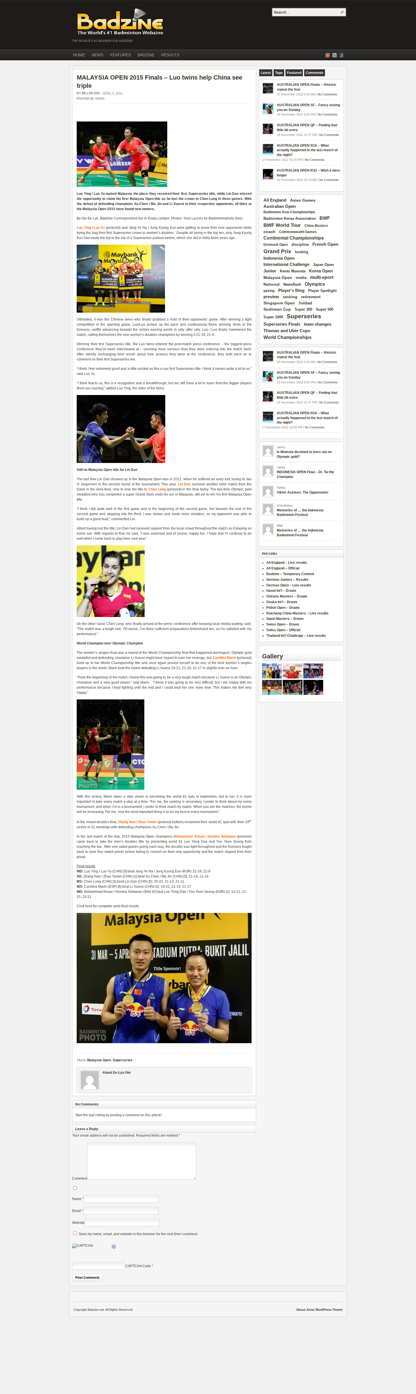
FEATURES (120, 55)
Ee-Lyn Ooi (91, 93)
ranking (290, 296)
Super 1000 (273, 317)
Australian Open (279, 206)
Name (77, 1199)
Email (76, 1211)
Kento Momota (292, 271)
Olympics (315, 284)
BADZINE (146, 55)
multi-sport (321, 277)
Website (78, 1223)
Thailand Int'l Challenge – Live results (296, 636)
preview (271, 296)
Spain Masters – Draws (285, 619)
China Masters (316, 226)
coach (269, 231)
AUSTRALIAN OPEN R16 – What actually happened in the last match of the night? (307, 150)
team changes (317, 324)
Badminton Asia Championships (289, 212)
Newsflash (292, 285)
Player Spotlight (322, 291)
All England (274, 200)
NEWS (97, 55)
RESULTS (170, 55)
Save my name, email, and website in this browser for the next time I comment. (138, 1234)
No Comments (327, 94)
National (271, 284)
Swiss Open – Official (283, 630)
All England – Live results (286, 563)
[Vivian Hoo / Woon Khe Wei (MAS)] (272, 694)
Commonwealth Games (298, 232)
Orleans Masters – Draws (286, 596)
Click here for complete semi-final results (108, 906)
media (301, 278)
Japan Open (323, 264)
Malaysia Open (142, 199)
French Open (325, 244)
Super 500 (324, 309)
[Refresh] (114, 1247)
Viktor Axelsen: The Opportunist (302, 492)
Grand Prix (277, 251)
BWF (324, 218)
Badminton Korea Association (289, 218)
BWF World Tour (282, 225)
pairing (269, 291)
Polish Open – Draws (283, 608)
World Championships (287, 337)
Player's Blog (291, 290)
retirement (311, 296)
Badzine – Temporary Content (290, 574)
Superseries (198, 194)
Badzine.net (121, 21)
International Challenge (286, 264)
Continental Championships (293, 238)
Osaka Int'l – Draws (281, 602)
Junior (269, 270)
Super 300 (303, 309)
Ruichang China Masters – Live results (297, 613)
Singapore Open (279, 303)
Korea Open (321, 271)
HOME (79, 55)
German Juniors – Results (287, 580)
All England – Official (282, 568)
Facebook (341, 55)
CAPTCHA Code (138, 1266)
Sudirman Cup (277, 309)
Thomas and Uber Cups (286, 330)
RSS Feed (327, 55)
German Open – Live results (288, 585)
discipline (300, 244)
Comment (79, 1178)
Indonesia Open (279, 258)
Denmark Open (275, 245)
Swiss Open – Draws (282, 624)
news (99, 98)
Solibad (305, 303)
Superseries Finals (281, 324)
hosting (301, 252)
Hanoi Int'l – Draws (281, 591)
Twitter (334, 55)
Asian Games (303, 200)
